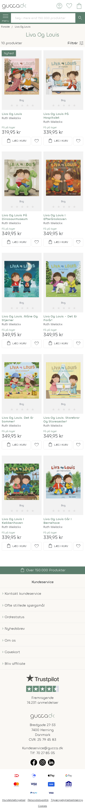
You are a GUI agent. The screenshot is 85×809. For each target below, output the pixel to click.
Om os (10, 640)
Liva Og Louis (12, 114)
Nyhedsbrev (15, 628)
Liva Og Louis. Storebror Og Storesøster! (61, 419)
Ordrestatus (14, 617)
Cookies (42, 806)
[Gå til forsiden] (42, 715)
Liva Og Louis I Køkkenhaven (13, 521)
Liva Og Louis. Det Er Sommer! (17, 419)
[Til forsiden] (14, 5)
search (80, 18)
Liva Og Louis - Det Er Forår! (60, 318)
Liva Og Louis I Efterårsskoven (54, 217)
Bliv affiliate (15, 663)
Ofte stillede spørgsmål (25, 605)
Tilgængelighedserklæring (67, 800)
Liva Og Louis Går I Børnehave (57, 521)
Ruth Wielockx (11, 118)
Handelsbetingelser (14, 800)
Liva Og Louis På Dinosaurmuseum (15, 217)
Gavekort (12, 652)
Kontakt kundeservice (23, 593)
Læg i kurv (16, 141)
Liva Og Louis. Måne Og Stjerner (20, 318)
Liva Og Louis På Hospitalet (56, 116)
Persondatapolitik (38, 800)
